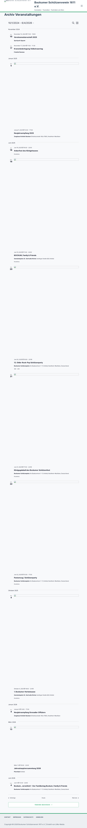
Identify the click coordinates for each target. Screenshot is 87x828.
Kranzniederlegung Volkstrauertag (28, 49)
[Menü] (82, 6)
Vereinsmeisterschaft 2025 (25, 37)
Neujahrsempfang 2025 (24, 133)
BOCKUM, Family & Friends (25, 255)
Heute (43, 798)
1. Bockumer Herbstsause (24, 692)
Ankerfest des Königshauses (26, 151)
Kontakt (7, 817)
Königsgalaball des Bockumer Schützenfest (32, 470)
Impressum (17, 817)
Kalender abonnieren (42, 805)
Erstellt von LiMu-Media (55, 824)
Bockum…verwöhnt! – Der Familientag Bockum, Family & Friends (40, 786)
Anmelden (39, 817)
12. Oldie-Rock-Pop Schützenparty (28, 362)
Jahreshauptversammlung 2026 (27, 768)
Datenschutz (28, 817)
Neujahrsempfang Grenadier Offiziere (30, 712)
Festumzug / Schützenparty (25, 578)
